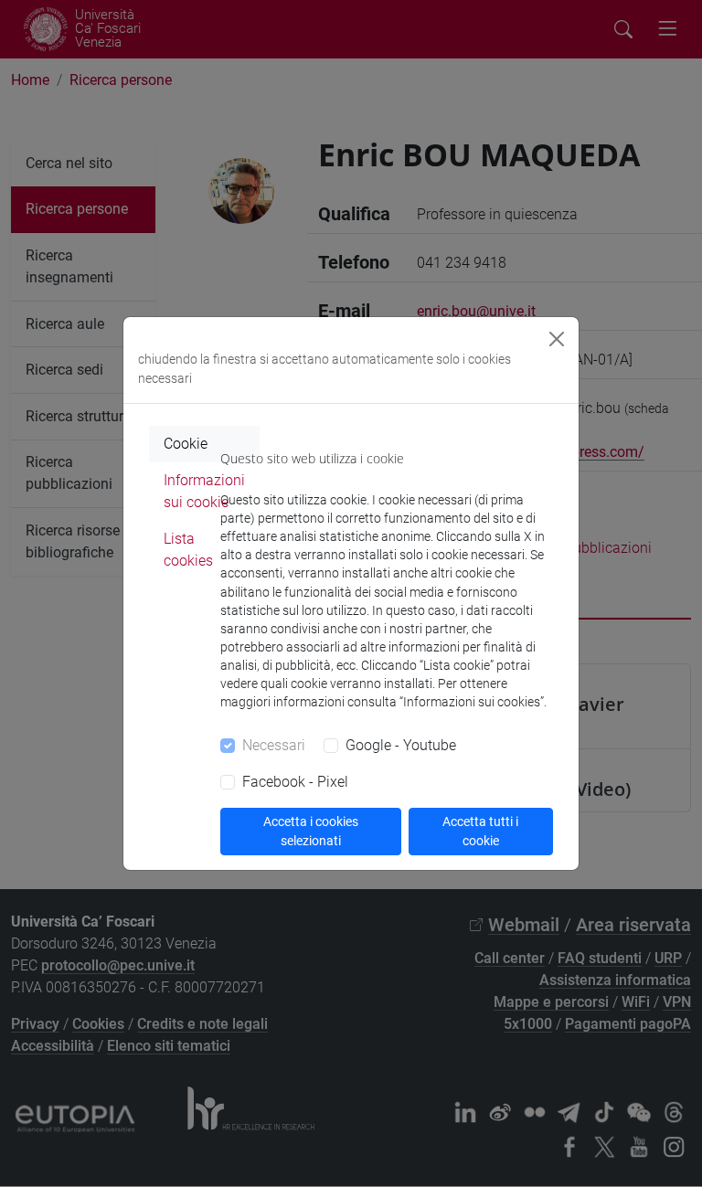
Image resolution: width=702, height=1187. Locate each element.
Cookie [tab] (185, 443)
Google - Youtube (401, 745)
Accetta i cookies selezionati (310, 831)
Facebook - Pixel (295, 781)
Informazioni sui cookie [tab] (204, 491)
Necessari (273, 745)
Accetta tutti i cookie (480, 831)
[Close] (556, 339)
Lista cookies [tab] (188, 549)
